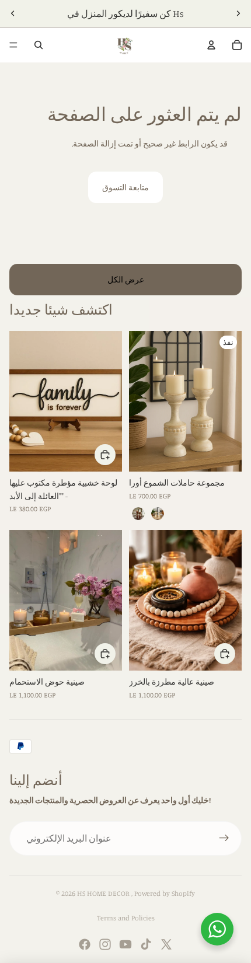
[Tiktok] (146, 944)
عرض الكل (125, 279)
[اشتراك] (224, 838)
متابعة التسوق (125, 187)
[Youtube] (125, 944)
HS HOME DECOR (104, 893)
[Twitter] (166, 944)
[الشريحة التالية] (238, 13)
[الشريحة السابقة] (13, 13)
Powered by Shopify (164, 893)
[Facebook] (85, 944)
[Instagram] (105, 944)
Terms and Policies (126, 917)
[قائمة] (13, 45)
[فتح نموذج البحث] (38, 45)
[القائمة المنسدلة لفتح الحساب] (211, 45)
